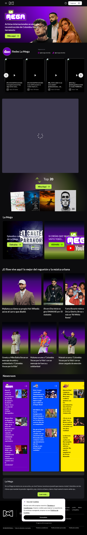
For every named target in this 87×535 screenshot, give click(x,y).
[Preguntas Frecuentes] (66, 3)
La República (75, 510)
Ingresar (73, 3)
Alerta (80, 507)
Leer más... (43, 494)
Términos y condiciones (42, 527)
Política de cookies (74, 527)
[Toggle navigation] (6, 3)
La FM (74, 507)
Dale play (14, 244)
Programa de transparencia (44, 523)
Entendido (43, 517)
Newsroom (66, 507)
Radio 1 (67, 510)
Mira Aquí (42, 187)
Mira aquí (11, 36)
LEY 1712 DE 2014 (66, 519)
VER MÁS (55, 244)
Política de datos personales (58, 527)
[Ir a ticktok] (21, 513)
